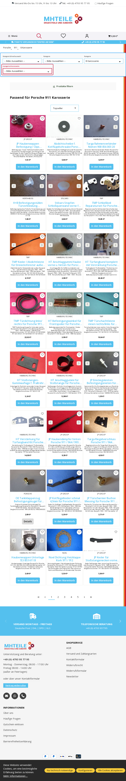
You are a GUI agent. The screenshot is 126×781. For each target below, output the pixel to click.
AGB (68, 647)
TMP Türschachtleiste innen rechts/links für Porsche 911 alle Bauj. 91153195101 (101, 322)
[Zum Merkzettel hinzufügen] (42, 118)
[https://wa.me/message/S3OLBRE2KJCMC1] (14, 696)
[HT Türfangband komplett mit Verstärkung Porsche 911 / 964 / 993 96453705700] (101, 244)
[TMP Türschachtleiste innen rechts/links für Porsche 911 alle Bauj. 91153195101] (101, 303)
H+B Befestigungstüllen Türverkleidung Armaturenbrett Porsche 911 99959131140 (27, 204)
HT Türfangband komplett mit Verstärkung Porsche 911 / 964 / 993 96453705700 (101, 263)
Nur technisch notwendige (60, 770)
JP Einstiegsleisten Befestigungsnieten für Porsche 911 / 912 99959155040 (101, 382)
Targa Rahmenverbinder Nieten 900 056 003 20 (101, 145)
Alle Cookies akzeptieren (110, 770)
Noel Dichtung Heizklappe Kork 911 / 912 (64, 559)
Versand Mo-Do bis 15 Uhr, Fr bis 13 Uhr (36, 3)
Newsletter (72, 676)
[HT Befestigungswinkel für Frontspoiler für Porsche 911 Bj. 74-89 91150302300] (64, 303)
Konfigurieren (85, 770)
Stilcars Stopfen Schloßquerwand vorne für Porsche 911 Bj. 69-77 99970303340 (64, 204)
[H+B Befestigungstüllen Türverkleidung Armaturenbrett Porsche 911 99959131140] (28, 185)
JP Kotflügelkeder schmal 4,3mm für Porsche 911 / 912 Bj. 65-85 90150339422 (64, 500)
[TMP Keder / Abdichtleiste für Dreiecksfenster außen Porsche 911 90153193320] (28, 244)
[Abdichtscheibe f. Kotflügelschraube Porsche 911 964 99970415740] (64, 126)
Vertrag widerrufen (15, 685)
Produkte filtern (64, 86)
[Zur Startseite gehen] (63, 18)
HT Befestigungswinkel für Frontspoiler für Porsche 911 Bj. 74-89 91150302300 (64, 322)
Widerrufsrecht (74, 665)
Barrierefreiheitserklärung (17, 741)
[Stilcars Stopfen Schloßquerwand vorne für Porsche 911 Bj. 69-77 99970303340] (64, 185)
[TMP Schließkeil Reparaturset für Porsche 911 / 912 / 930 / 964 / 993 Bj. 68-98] (101, 185)
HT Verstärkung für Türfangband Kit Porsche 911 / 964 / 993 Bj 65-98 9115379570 (27, 441)
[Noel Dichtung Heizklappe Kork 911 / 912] (64, 540)
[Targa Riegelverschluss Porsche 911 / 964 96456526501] (101, 422)
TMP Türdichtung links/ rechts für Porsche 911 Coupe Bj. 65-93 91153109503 (27, 322)
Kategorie (46, 56)
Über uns (8, 712)
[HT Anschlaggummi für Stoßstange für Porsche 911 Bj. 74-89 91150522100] (64, 363)
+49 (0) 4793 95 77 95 (78, 3)
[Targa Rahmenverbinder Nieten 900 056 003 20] (101, 126)
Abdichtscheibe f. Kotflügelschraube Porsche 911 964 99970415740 (64, 145)
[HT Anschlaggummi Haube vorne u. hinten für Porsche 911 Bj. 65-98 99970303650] (64, 244)
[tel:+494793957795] (23, 696)
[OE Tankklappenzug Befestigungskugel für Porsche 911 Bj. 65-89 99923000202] (28, 481)
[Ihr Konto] (87, 36)
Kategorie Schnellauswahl (12, 56)
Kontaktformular (31, 678)
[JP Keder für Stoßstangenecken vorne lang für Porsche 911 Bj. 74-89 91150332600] (101, 540)
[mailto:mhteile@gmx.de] (6, 696)
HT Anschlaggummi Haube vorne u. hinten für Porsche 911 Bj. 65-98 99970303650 (65, 263)
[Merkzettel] (63, 36)
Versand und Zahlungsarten (81, 653)
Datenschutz (10, 729)
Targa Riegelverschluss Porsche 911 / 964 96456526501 (101, 441)
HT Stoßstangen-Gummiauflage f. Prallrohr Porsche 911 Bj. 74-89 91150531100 (28, 382)
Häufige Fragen (105, 3)
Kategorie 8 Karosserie (11, 66)
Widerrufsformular (76, 670)
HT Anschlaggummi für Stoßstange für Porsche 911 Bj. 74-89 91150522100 (64, 382)
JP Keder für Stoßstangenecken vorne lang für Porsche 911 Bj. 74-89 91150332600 (101, 559)
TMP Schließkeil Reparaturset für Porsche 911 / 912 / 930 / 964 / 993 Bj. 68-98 (101, 204)
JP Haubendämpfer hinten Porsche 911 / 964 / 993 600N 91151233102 (65, 441)
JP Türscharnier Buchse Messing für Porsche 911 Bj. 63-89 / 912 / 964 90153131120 (101, 500)
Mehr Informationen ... (15, 776)
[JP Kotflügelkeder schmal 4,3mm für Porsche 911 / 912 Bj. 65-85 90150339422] (64, 481)
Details (28, 521)
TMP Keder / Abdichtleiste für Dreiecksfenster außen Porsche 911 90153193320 (27, 263)
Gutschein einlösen (13, 724)
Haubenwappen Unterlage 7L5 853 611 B (27, 559)
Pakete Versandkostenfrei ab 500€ (34, 42)
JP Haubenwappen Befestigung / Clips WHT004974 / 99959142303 (28, 145)
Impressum (9, 735)
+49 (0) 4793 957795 (96, 628)
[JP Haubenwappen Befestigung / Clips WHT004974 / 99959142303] (28, 126)
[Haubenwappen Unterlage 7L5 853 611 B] (28, 540)
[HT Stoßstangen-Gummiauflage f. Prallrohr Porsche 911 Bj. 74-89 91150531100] (28, 363)
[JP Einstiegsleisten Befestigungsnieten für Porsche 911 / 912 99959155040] (101, 363)
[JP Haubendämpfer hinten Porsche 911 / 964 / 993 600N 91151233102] (64, 422)
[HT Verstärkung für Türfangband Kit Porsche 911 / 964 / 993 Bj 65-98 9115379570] (28, 422)
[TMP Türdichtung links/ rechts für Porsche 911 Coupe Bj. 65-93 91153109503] (28, 303)
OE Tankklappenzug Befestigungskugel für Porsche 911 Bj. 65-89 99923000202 (28, 500)
